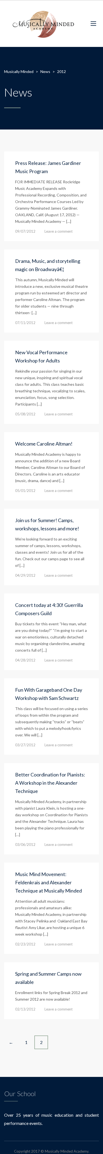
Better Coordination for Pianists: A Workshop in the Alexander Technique (50, 783)
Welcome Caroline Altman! (44, 444)
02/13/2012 (25, 1009)
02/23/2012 (25, 944)
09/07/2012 (25, 231)
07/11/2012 (25, 322)
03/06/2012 (25, 844)
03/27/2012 (25, 745)
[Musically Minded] (43, 23)
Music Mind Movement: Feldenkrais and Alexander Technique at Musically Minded (48, 882)
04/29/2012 (25, 575)
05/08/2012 (25, 414)
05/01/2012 (25, 490)
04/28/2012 (25, 660)
